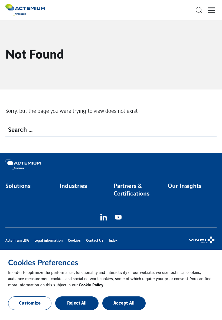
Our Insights (184, 185)
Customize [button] (30, 302)
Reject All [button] (77, 302)
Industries (73, 185)
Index (113, 240)
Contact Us (94, 240)
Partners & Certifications (131, 189)
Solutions (18, 185)
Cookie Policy (91, 284)
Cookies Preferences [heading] (43, 263)
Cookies (74, 240)
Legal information (48, 240)
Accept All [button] (124, 302)
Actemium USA (17, 240)
